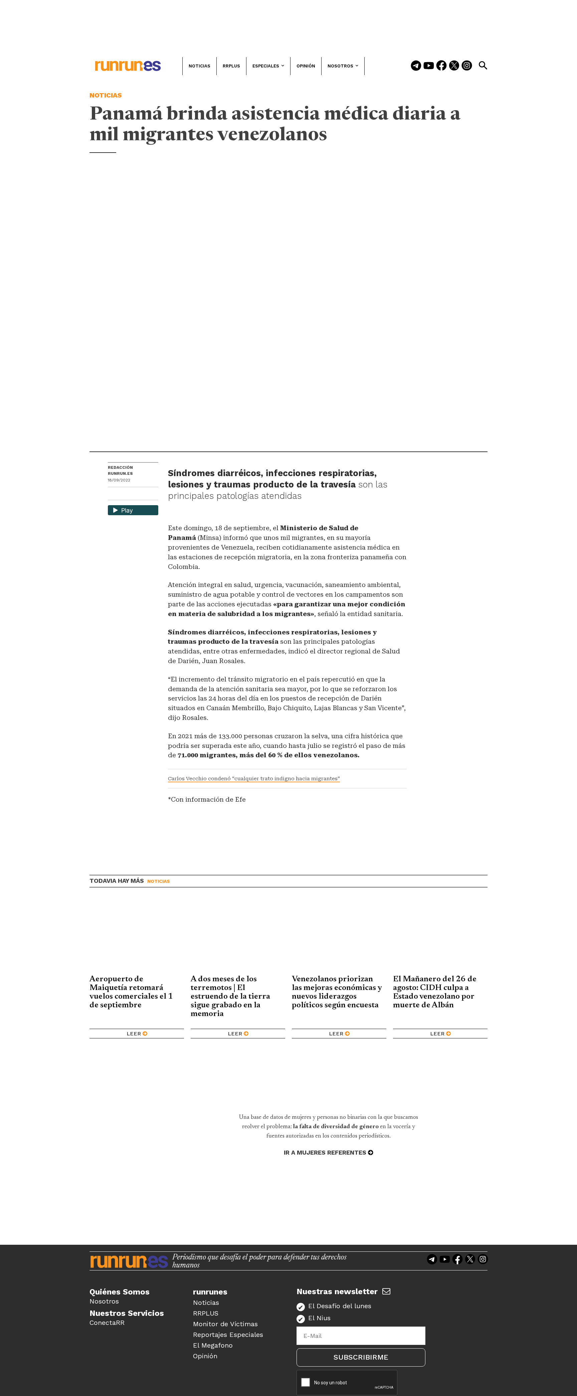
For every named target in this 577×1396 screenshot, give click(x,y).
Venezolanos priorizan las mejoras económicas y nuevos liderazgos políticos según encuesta (337, 992)
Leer (134, 1033)
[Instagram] (466, 66)
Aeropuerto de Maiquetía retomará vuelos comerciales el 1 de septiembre (131, 992)
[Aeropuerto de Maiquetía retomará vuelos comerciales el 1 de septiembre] (136, 936)
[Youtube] (428, 66)
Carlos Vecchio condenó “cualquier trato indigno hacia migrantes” (254, 779)
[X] (147, 494)
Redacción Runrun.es (120, 470)
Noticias (105, 95)
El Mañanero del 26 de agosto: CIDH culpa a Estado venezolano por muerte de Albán (434, 992)
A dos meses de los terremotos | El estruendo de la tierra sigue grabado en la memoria (230, 996)
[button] (483, 65)
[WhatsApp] (125, 494)
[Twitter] (454, 66)
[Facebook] (441, 66)
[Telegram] (416, 66)
